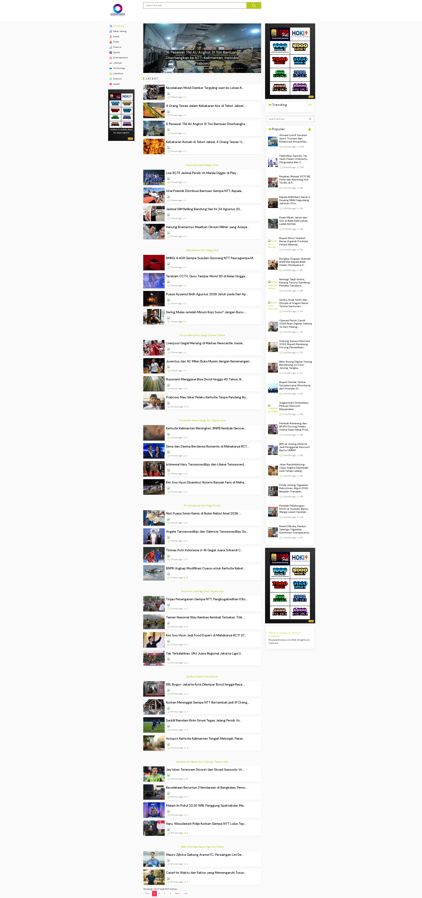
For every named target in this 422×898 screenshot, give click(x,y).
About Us (273, 632)
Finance (117, 47)
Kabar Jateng (119, 31)
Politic (116, 41)
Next (177, 893)
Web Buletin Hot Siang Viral (202, 250)
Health (116, 84)
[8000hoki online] (115, 96)
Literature (118, 73)
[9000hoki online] (127, 110)
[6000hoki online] (127, 124)
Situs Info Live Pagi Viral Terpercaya (202, 591)
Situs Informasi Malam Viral (202, 165)
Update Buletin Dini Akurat (202, 676)
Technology (119, 68)
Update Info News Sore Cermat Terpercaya (202, 761)
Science (117, 78)
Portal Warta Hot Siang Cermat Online (202, 335)
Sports (116, 52)
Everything (118, 26)
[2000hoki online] (127, 117)
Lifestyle (117, 63)
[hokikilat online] (127, 96)
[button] (152, 48)
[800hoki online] (115, 117)
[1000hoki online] (115, 103)
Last (186, 893)
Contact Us (285, 632)
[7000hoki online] (115, 110)
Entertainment (120, 57)
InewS (116, 36)
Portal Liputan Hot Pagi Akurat (202, 505)
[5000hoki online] (127, 103)
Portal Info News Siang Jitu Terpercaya (202, 420)
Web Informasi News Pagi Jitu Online (202, 847)
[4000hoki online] (115, 124)
